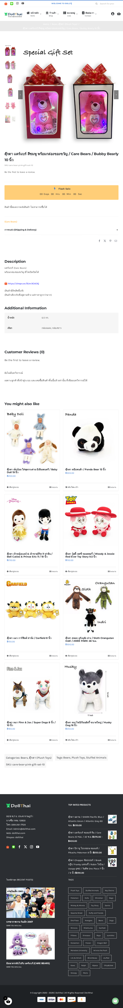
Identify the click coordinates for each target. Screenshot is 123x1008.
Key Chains (109, 890)
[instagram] (17, 3)
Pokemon (74, 898)
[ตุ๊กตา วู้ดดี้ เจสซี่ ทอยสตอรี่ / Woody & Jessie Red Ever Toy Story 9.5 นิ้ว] (90, 521)
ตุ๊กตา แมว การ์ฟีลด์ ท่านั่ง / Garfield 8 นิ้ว (29, 638)
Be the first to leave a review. (19, 172)
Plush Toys (78, 757)
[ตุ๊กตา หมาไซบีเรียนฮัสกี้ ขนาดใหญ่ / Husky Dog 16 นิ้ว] (90, 690)
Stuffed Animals (96, 757)
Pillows (73, 935)
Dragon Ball (102, 943)
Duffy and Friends (96, 913)
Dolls (87, 898)
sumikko (110, 935)
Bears (24, 757)
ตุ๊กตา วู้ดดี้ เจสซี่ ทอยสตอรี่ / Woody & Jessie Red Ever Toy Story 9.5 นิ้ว (89, 555)
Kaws (73, 965)
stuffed (106, 958)
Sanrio (107, 905)
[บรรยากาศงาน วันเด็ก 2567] (30, 903)
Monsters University (79, 950)
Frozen (88, 943)
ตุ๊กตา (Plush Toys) (40, 757)
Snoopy (74, 973)
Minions (74, 928)
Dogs (111, 920)
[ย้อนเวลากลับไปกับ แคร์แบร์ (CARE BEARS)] (30, 944)
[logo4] (13, 13)
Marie (85, 973)
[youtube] (23, 3)
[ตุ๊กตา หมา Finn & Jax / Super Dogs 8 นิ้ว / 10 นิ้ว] (32, 690)
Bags (111, 898)
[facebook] (19, 846)
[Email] (115, 241)
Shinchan (99, 898)
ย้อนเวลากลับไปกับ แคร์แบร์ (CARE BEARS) (28, 963)
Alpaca (95, 965)
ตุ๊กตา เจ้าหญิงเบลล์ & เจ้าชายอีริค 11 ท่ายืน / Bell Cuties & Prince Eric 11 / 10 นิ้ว (29, 555)
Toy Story (95, 905)
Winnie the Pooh (100, 950)
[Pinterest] (110, 241)
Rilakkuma (88, 928)
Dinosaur (86, 935)
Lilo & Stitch (76, 958)
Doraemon (75, 943)
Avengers (88, 920)
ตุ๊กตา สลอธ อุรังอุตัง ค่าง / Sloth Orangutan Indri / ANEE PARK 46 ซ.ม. (89, 639)
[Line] (11, 3)
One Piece (75, 920)
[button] (61, 230)
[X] (105, 241)
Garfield (102, 928)
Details (54, 487)
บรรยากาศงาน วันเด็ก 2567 (19, 921)
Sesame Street (76, 913)
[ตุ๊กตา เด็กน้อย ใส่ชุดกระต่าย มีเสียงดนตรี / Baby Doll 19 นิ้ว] (32, 437)
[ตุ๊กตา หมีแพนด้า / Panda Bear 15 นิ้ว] (90, 437)
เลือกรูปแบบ (14, 487)
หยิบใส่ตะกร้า (73, 487)
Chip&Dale (108, 965)
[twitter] (25, 846)
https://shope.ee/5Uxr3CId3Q (23, 283)
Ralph (83, 965)
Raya (99, 935)
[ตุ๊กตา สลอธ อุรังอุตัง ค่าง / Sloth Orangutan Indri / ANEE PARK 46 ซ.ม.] (90, 606)
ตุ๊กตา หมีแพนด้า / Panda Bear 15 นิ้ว (85, 469)
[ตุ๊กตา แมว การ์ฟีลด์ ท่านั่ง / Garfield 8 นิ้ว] (32, 606)
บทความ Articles (13, 925)
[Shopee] (5, 3)
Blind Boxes (92, 958)
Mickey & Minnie (78, 905)
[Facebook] (99, 241)
